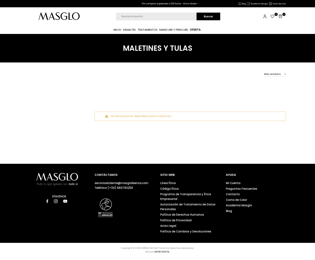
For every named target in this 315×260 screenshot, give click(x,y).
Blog (229, 211)
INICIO (117, 30)
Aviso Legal (168, 226)
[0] (273, 16)
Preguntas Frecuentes (241, 189)
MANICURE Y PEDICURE (173, 30)
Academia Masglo (239, 205)
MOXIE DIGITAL (162, 251)
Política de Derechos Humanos (182, 215)
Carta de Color (236, 200)
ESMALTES (129, 30)
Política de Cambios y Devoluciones (185, 231)
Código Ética (169, 189)
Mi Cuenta (233, 183)
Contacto (233, 194)
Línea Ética (168, 183)
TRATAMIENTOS (148, 30)
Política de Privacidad (176, 220)
